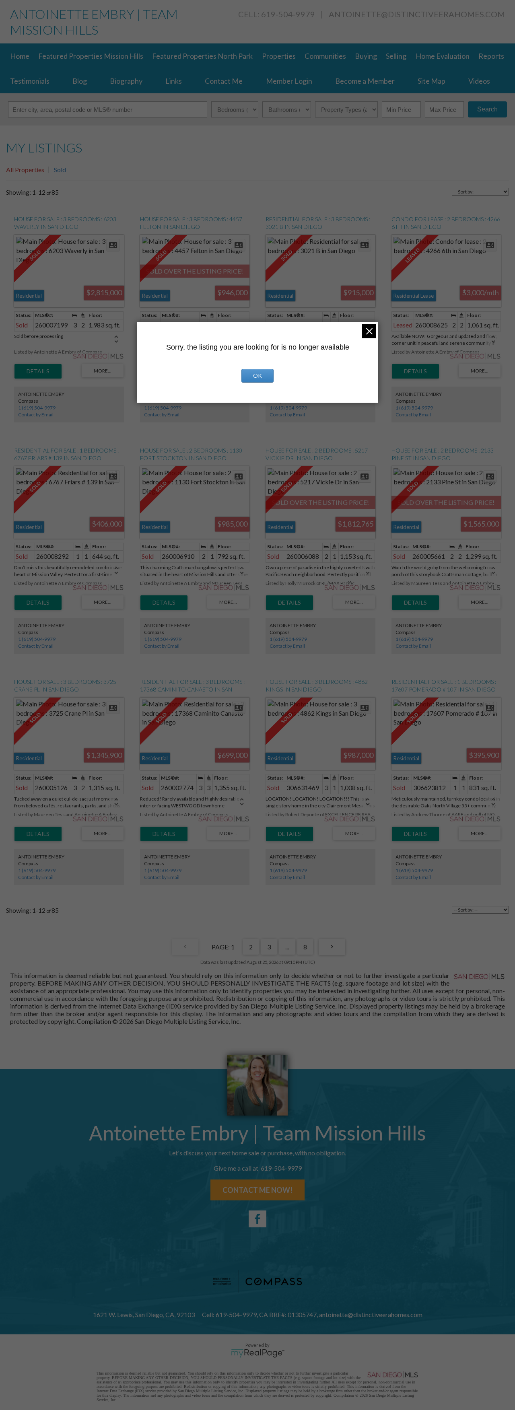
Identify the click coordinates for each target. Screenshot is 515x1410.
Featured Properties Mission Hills (90, 55)
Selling (396, 55)
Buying (366, 55)
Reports (491, 55)
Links (173, 80)
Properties (279, 55)
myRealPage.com (258, 1353)
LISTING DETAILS (38, 371)
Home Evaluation (443, 55)
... (287, 947)
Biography (126, 80)
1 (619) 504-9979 (37, 408)
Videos (479, 80)
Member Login (289, 80)
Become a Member (365, 80)
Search (487, 109)
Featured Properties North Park (202, 55)
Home (19, 55)
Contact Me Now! (257, 1190)
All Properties (25, 169)
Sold (60, 169)
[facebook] (257, 1218)
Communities (325, 55)
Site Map (431, 80)
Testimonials (29, 80)
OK (257, 375)
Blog (79, 80)
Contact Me (224, 80)
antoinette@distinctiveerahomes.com (417, 14)
